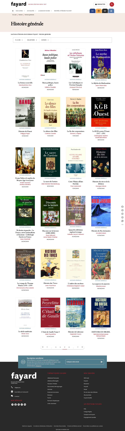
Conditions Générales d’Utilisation (42, 426)
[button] (100, 4)
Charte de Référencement (74, 426)
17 (64, 347)
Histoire (21, 15)
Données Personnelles (60, 426)
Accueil (14, 15)
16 (60, 347)
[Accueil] (18, 4)
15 (55, 347)
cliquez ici (38, 366)
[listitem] (12, 404)
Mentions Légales (27, 426)
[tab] (13, 11)
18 (69, 347)
